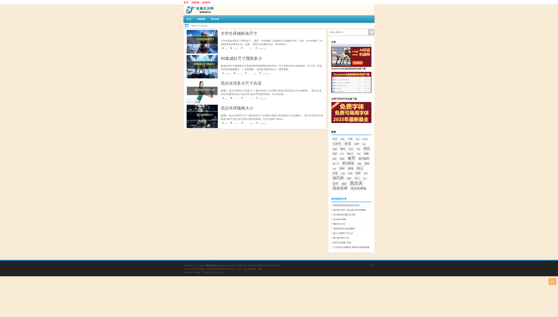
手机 (359, 154)
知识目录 (206, 2)
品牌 (335, 148)
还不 (335, 183)
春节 (351, 158)
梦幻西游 (348, 163)
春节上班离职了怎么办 (343, 233)
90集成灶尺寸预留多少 (241, 58)
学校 (358, 149)
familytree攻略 (339, 219)
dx (226, 48)
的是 (335, 173)
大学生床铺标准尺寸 (239, 33)
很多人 (350, 153)
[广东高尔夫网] (199, 5)
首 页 (186, 2)
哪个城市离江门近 (341, 237)
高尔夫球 (340, 187)
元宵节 (337, 144)
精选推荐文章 (241, 265)
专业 (335, 138)
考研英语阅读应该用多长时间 (346, 205)
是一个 (336, 163)
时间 (342, 158)
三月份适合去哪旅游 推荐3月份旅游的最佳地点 (352, 247)
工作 (342, 154)
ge (226, 98)
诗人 (357, 178)
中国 (342, 139)
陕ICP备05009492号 (272, 265)
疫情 (350, 168)
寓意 (335, 153)
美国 (358, 173)
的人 (360, 168)
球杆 (342, 168)
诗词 (364, 178)
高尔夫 (356, 183)
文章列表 (195, 2)
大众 (351, 148)
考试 (365, 173)
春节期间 (364, 158)
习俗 (350, 138)
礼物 (343, 173)
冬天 (348, 143)
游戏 (366, 163)
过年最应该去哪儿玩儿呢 (344, 214)
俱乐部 (365, 139)
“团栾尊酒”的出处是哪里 (344, 228)
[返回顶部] (552, 281)
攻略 (366, 153)
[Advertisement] (87, 296)
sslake (228, 73)
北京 (364, 144)
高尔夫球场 (358, 188)
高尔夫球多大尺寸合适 (241, 83)
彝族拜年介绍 (339, 223)
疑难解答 (259, 265)
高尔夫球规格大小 (237, 108)
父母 (334, 169)
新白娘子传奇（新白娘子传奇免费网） (350, 209)
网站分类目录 (229, 265)
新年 (335, 158)
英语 (349, 178)
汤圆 (359, 163)
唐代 (342, 149)
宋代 (367, 148)
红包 (350, 173)
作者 (357, 139)
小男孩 (371, 265)
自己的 (338, 177)
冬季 (356, 143)
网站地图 (251, 265)
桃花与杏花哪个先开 (342, 242)
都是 (344, 183)
